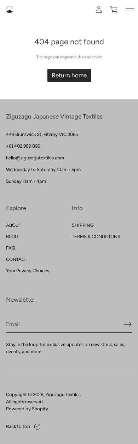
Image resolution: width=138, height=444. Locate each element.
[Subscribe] (127, 324)
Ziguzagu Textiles (63, 394)
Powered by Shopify (27, 408)
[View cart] (114, 9)
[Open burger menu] (130, 9)
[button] (114, 9)
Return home (69, 75)
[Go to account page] (99, 9)
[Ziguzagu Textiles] (9, 9)
